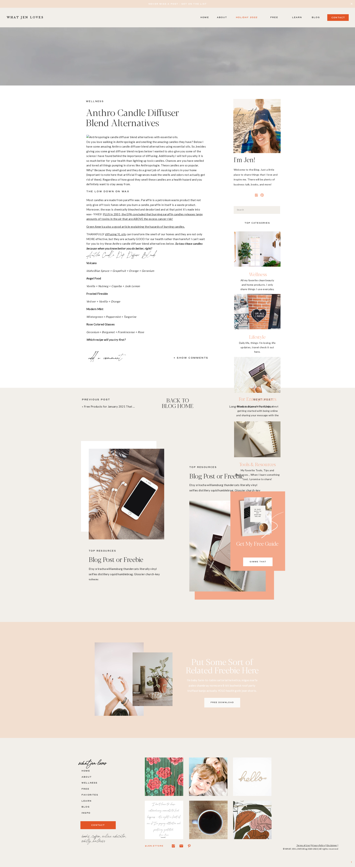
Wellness (95, 101)
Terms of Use (303, 845)
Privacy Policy (318, 845)
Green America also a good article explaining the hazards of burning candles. (135, 226)
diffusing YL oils (115, 234)
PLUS (106, 214)
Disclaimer (331, 845)
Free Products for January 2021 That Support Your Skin (120, 406)
